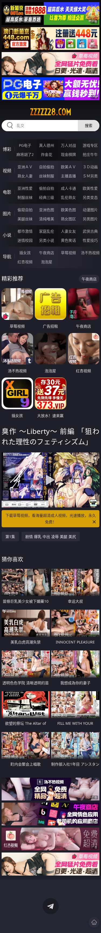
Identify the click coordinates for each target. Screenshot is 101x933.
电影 (7, 192)
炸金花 (46, 154)
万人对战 (68, 145)
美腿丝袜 (25, 218)
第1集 (10, 536)
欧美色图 (68, 209)
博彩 (7, 149)
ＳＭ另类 (90, 175)
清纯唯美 (46, 218)
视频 (7, 171)
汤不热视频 (90, 252)
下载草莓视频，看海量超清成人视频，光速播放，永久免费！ (50, 518)
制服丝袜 (25, 197)
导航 (7, 256)
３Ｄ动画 (90, 166)
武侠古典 (90, 231)
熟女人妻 (25, 175)
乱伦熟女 (68, 197)
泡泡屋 (46, 261)
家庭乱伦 (46, 231)
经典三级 (46, 197)
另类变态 (90, 197)
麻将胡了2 (25, 154)
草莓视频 (68, 252)
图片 (7, 214)
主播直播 (68, 175)
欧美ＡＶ (68, 166)
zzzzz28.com (50, 112)
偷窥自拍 (25, 209)
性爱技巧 (90, 240)
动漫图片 (90, 209)
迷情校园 (25, 240)
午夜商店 (46, 252)
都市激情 (25, 231)
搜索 (88, 125)
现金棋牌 (68, 154)
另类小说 (46, 240)
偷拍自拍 (46, 188)
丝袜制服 (46, 175)
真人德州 (46, 145)
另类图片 (90, 218)
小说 (7, 235)
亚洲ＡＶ (25, 166)
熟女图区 (68, 218)
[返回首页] (94, 922)
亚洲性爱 (25, 188)
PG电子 (25, 145)
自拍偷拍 (46, 166)
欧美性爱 (90, 188)
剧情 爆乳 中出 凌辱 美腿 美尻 (50, 536)
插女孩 (25, 252)
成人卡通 (68, 188)
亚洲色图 (46, 209)
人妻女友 (68, 231)
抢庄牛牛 (90, 154)
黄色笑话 (68, 240)
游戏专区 (90, 145)
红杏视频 (25, 261)
